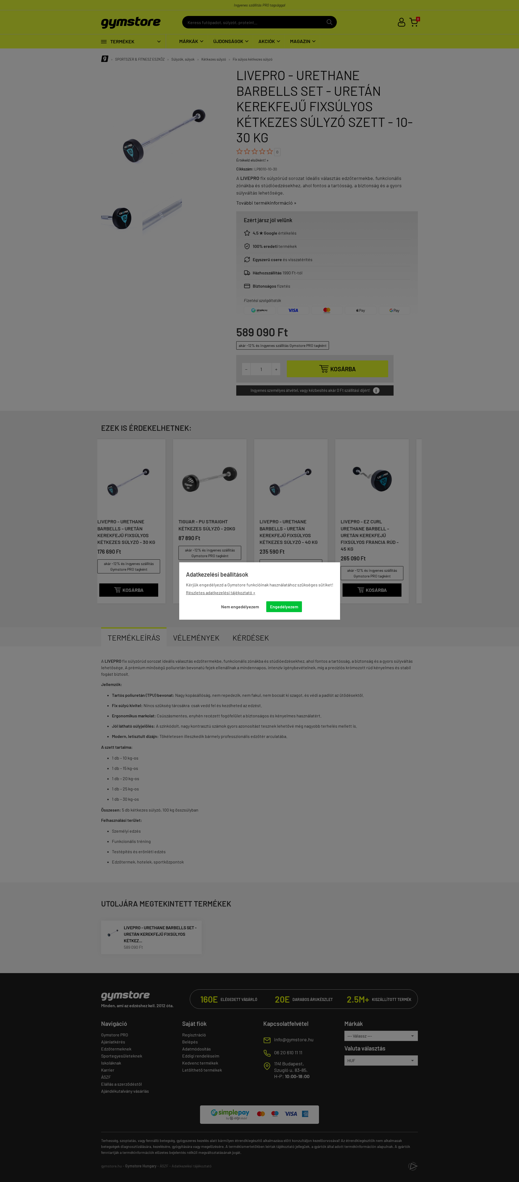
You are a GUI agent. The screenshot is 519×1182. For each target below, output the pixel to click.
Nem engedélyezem (240, 606)
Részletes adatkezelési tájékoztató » (220, 592)
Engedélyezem (284, 606)
